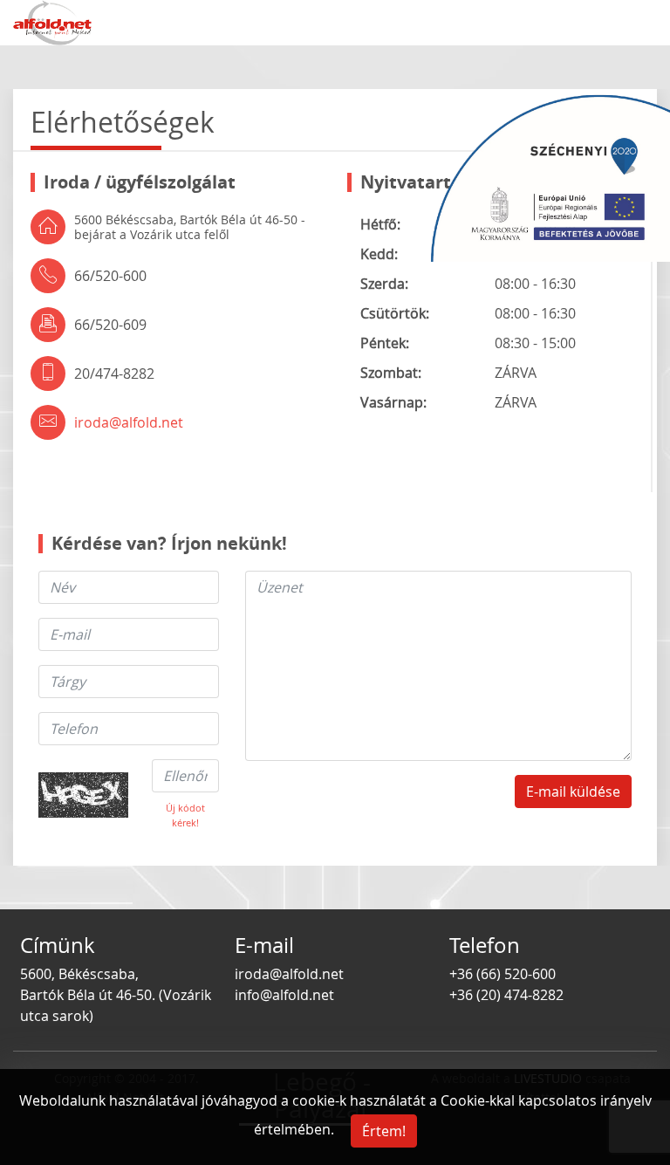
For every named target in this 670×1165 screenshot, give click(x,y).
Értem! (384, 1131)
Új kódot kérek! (185, 815)
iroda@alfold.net (128, 422)
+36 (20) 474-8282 (506, 994)
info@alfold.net (284, 994)
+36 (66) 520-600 (502, 973)
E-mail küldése (573, 791)
